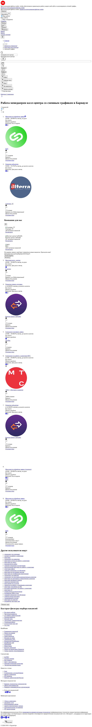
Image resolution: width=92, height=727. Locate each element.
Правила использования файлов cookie (31, 9)
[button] (3, 31)
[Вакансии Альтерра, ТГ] (47, 187)
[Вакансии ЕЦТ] (47, 137)
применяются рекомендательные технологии (36, 712)
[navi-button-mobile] (2, 37)
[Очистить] (3, 58)
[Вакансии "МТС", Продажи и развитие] (47, 378)
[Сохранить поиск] (2, 63)
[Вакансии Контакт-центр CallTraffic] (47, 305)
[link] (4, 27)
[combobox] (9, 55)
